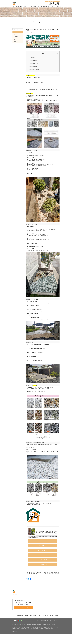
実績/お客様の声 (33, 6)
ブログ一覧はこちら (42, 545)
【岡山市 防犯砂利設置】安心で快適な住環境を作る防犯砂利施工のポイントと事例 (41, 58)
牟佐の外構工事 (20, 624)
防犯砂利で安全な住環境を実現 (34, 69)
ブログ (31, 32)
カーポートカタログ (33, 57)
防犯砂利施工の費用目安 (33, 66)
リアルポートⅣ (28, 77)
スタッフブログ (15, 36)
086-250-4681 (54, 3)
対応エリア (26, 6)
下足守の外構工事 (49, 624)
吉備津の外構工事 (53, 628)
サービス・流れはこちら (42, 550)
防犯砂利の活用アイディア (34, 63)
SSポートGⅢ (28, 82)
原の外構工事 (24, 624)
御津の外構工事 (15, 631)
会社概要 (52, 6)
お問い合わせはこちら (42, 559)
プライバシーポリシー (38, 620)
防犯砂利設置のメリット (33, 60)
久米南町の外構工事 (44, 627)
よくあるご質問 (46, 6)
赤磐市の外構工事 (15, 627)
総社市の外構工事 (26, 627)
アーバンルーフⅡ (29, 80)
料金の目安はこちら (42, 555)
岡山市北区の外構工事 (16, 628)
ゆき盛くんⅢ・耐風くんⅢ (30, 85)
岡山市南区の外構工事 (36, 628)
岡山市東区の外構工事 (29, 628)
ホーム (12, 6)
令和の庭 (14, 41)
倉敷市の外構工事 (21, 627)
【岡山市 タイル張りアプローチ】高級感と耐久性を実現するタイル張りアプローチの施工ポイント (33, 573)
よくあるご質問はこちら (42, 564)
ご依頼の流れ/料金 (18, 6)
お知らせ (14, 39)
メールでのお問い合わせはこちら (24, 607)
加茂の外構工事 (39, 624)
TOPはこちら (42, 540)
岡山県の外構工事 (50, 627)
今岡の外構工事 (42, 628)
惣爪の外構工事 (34, 624)
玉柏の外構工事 (15, 624)
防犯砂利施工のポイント (33, 61)
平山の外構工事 (54, 624)
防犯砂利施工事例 (32, 64)
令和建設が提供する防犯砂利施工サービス (36, 67)
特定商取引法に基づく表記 (44, 620)
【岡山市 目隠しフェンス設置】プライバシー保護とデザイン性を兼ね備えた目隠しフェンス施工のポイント (52, 573)
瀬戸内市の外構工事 (32, 627)
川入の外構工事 (44, 624)
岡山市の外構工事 (55, 627)
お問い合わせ (58, 6)
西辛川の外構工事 (47, 628)
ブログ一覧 (40, 6)
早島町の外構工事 (38, 627)
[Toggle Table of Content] (56, 53)
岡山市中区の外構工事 (23, 628)
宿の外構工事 (29, 624)
